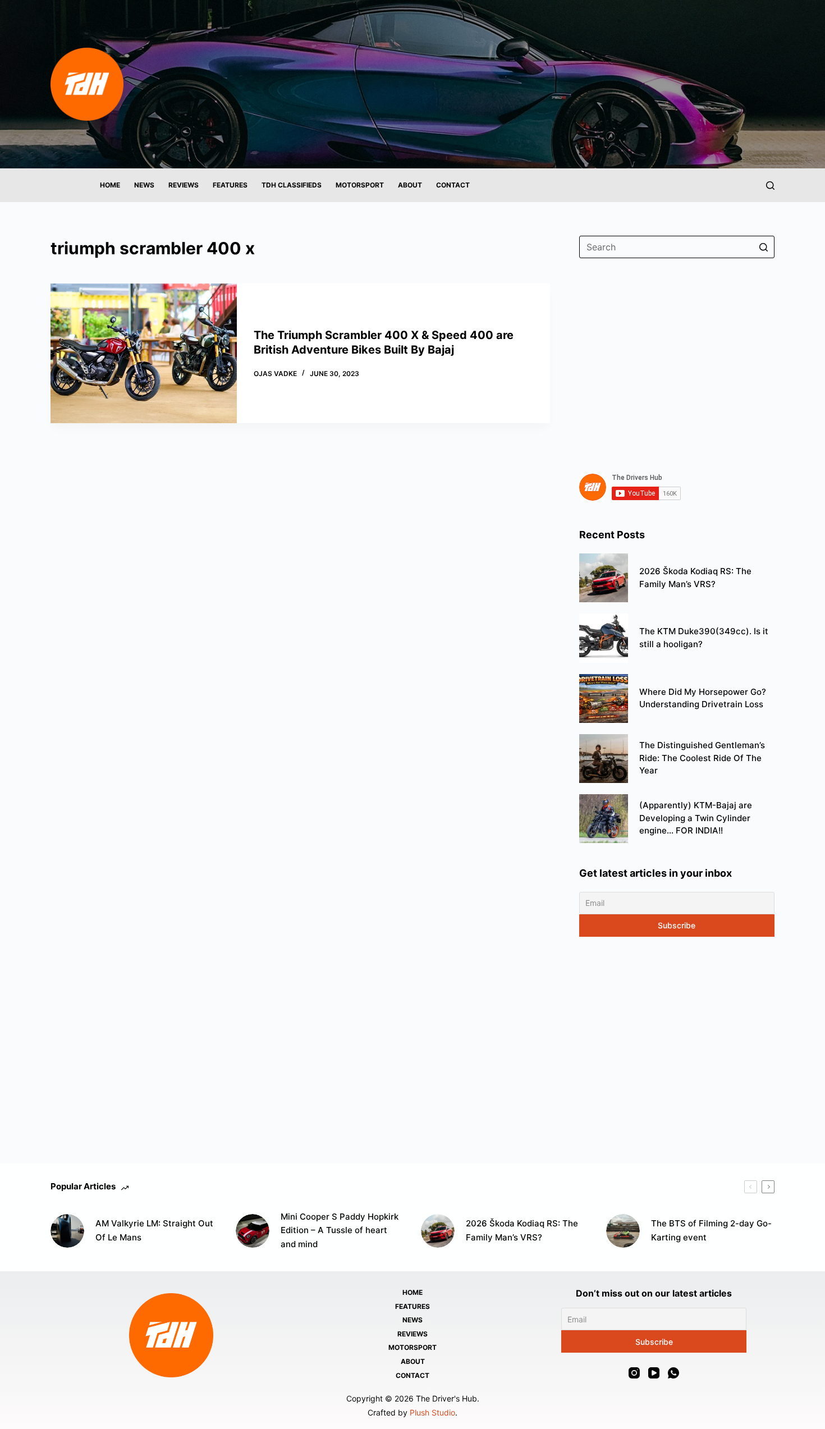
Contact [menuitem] (453, 185)
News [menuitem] (144, 185)
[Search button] (763, 247)
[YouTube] (653, 1372)
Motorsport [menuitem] (360, 185)
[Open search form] (770, 185)
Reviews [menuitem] (183, 185)
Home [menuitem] (110, 185)
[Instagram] (634, 1372)
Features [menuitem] (230, 185)
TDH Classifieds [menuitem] (292, 185)
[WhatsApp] (673, 1372)
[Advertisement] (676, 359)
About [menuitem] (410, 185)
